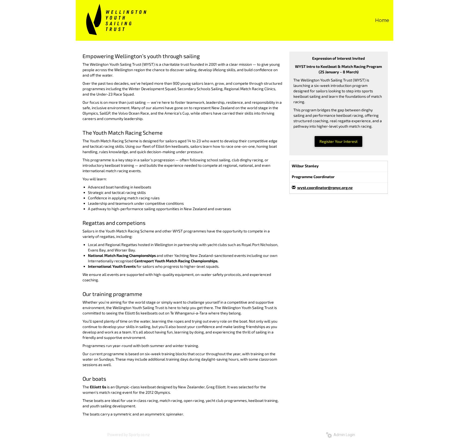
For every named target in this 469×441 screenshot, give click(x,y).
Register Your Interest (338, 141)
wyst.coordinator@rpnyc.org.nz (325, 187)
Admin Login (343, 435)
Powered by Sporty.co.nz (128, 435)
